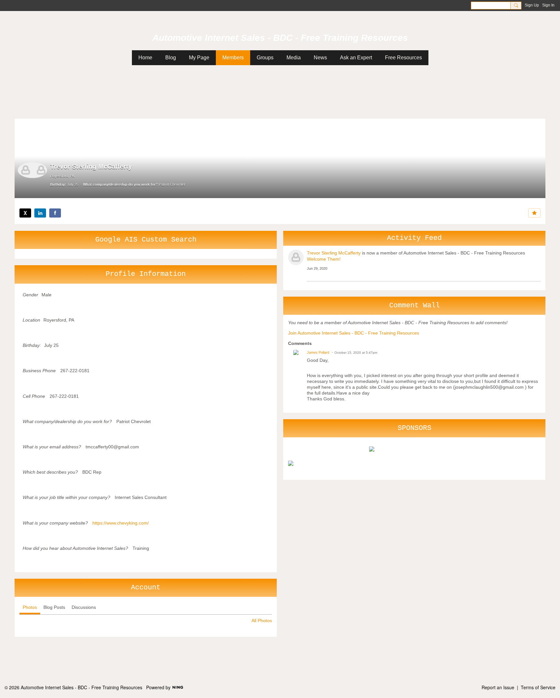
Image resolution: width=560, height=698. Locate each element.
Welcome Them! (324, 259)
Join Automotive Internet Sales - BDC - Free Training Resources (353, 333)
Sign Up (532, 5)
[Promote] (534, 213)
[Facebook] (55, 213)
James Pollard (318, 352)
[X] (25, 213)
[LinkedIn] (40, 213)
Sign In (548, 5)
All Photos (261, 620)
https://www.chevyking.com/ (120, 523)
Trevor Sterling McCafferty (334, 252)
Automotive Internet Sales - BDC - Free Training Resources (280, 38)
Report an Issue (498, 687)
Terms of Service (538, 687)
